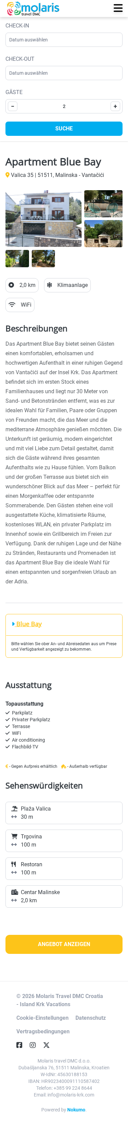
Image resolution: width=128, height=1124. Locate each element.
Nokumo (76, 1109)
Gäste (14, 92)
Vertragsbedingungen (43, 1031)
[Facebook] (22, 1045)
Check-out (19, 59)
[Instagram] (35, 1045)
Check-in (17, 25)
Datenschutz (90, 1018)
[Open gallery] (43, 218)
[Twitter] (49, 1045)
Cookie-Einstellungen (42, 1018)
